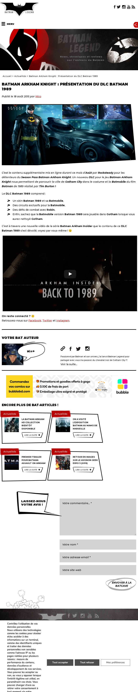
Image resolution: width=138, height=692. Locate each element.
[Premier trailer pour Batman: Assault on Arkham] (11, 462)
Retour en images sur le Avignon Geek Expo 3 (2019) (85, 460)
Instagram (62, 320)
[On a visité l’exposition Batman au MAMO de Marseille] (63, 425)
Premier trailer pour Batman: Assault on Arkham (33, 460)
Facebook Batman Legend (115, 7)
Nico (38, 96)
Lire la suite (30, 435)
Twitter (47, 320)
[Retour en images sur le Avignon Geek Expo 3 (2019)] (63, 462)
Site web (63, 348)
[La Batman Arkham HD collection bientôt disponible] (11, 425)
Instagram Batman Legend (124, 7)
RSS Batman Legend (133, 7)
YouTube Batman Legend (128, 7)
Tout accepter (60, 662)
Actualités (20, 76)
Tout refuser (87, 662)
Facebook (34, 320)
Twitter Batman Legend (119, 7)
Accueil (7, 76)
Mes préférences (115, 662)
